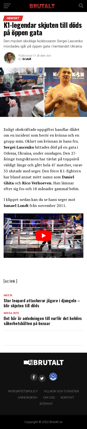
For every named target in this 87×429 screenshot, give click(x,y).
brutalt (26, 59)
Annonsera (27, 397)
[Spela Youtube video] (43, 235)
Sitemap (45, 403)
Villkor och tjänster (61, 391)
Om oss (49, 397)
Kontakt (67, 397)
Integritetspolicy (23, 391)
